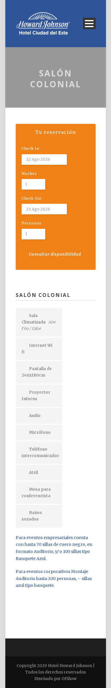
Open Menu (89, 23)
